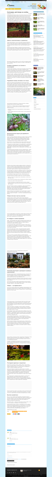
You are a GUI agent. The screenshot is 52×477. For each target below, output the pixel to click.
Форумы (35, 107)
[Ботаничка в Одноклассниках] (42, 0)
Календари (8, 10)
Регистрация (8, 0)
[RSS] (46, 0)
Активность (11, 0)
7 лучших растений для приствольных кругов (38, 54)
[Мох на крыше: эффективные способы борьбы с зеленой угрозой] (35, 72)
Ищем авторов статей (37, 94)
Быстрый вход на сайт (9, 457)
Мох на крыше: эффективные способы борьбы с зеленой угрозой (41, 72)
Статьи (35, 99)
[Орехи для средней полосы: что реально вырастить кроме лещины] (35, 22)
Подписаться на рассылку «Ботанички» (12, 462)
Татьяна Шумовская (9, 13)
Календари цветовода (12, 10)
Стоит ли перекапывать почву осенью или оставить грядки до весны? (41, 14)
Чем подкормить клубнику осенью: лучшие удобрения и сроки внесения (41, 84)
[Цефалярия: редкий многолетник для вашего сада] (35, 26)
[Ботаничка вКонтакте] (43, 0)
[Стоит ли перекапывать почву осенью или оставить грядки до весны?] (35, 14)
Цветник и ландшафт (15, 411)
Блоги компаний (36, 65)
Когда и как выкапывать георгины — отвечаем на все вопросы (41, 18)
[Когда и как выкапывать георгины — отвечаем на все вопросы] (35, 18)
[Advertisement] (19, 422)
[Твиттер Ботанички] (45, 0)
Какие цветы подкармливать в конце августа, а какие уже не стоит (41, 29)
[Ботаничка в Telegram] (44, 0)
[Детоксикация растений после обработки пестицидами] (35, 76)
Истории (35, 102)
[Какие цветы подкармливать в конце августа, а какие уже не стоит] (35, 29)
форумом (8, 452)
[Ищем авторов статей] (39, 91)
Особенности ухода (20, 411)
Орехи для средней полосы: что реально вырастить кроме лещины (41, 22)
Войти (6, 0)
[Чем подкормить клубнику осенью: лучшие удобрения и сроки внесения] (35, 84)
